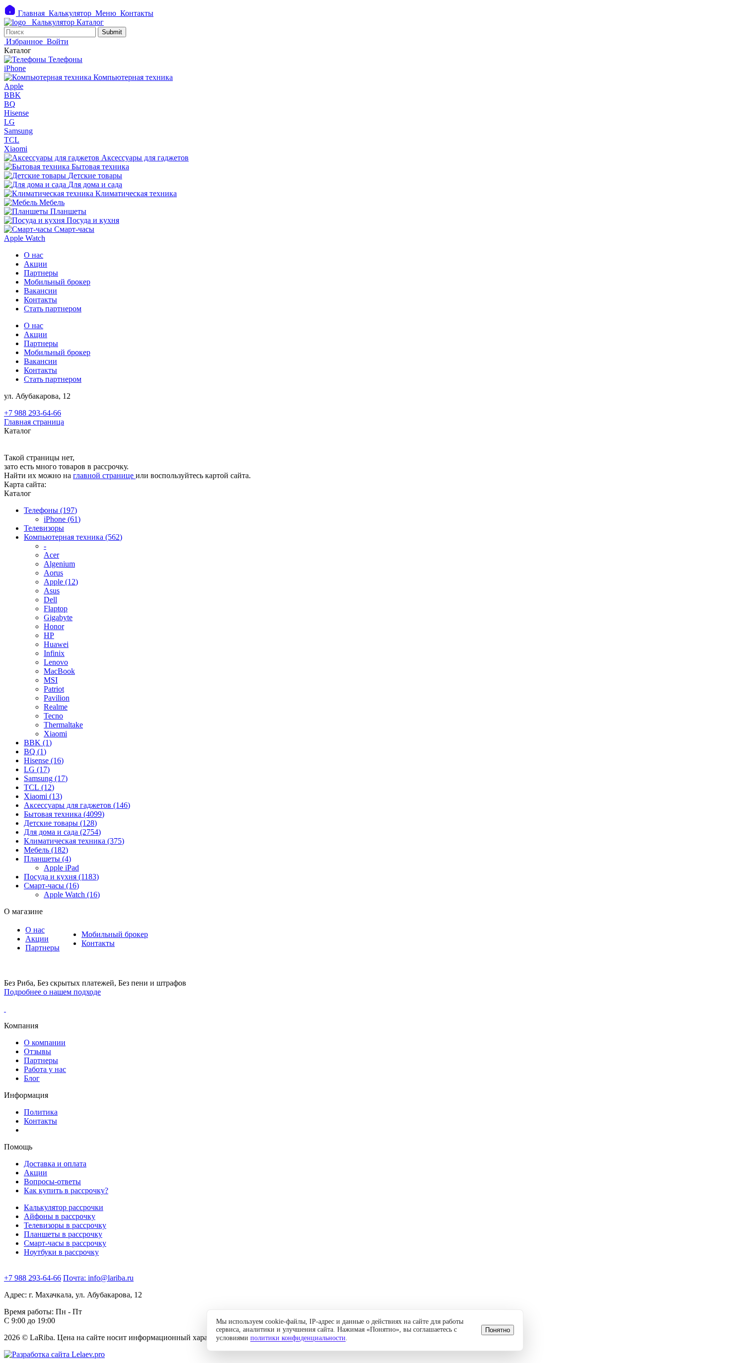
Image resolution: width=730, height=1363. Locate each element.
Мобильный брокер (57, 282)
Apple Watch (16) (72, 894)
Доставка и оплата (55, 1163)
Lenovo (56, 662)
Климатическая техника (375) (74, 841)
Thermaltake (63, 724)
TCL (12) (39, 787)
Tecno (53, 716)
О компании (45, 1042)
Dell (50, 599)
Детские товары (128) (60, 823)
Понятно (497, 1330)
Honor (54, 626)
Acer (51, 555)
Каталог (90, 22)
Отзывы (37, 1051)
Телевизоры (44, 528)
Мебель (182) (46, 850)
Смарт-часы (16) (51, 885)
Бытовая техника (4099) (64, 814)
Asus (52, 590)
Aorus (53, 573)
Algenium (59, 564)
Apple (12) (61, 581)
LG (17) (37, 769)
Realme (56, 707)
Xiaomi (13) (43, 796)
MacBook (59, 671)
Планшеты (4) (47, 859)
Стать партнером (52, 308)
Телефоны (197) (50, 510)
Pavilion (57, 698)
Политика (41, 1112)
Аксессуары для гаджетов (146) (77, 805)
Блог (32, 1078)
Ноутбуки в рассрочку (61, 1252)
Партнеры (41, 273)
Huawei (56, 644)
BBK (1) (38, 742)
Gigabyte (58, 617)
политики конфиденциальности (298, 1338)
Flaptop (56, 608)
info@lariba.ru (98, 1278)
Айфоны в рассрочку (59, 1216)
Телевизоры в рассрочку (65, 1225)
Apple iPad (61, 867)
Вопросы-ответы (52, 1181)
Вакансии (40, 291)
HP (49, 635)
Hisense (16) (44, 760)
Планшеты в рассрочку (63, 1234)
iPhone (15, 68)
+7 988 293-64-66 (32, 413)
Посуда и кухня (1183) (61, 876)
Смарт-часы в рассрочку (65, 1243)
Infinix (54, 653)
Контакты (40, 299)
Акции (35, 264)
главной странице (104, 475)
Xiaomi (55, 733)
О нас (33, 255)
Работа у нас (45, 1069)
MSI (51, 680)
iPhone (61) (62, 519)
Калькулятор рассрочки (63, 1207)
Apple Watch (24, 238)
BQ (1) (35, 751)
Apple (13, 86)
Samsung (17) (46, 778)
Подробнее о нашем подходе (52, 992)
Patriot (54, 689)
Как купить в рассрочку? (66, 1190)
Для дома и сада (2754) (62, 832)
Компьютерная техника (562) (73, 537)
